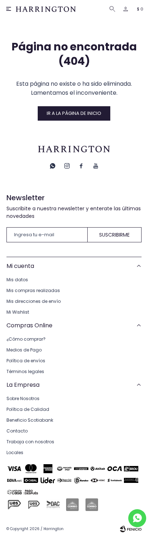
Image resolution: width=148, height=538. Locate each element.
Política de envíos (25, 361)
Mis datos (17, 280)
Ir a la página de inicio (74, 113)
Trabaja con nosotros (30, 442)
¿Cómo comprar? (26, 339)
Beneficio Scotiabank (29, 420)
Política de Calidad (27, 409)
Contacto (17, 431)
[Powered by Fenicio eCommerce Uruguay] (131, 529)
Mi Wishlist (17, 312)
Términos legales (25, 371)
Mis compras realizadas (33, 290)
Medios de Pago (24, 350)
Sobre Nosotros (23, 398)
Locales (14, 452)
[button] (113, 9)
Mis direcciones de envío (33, 301)
